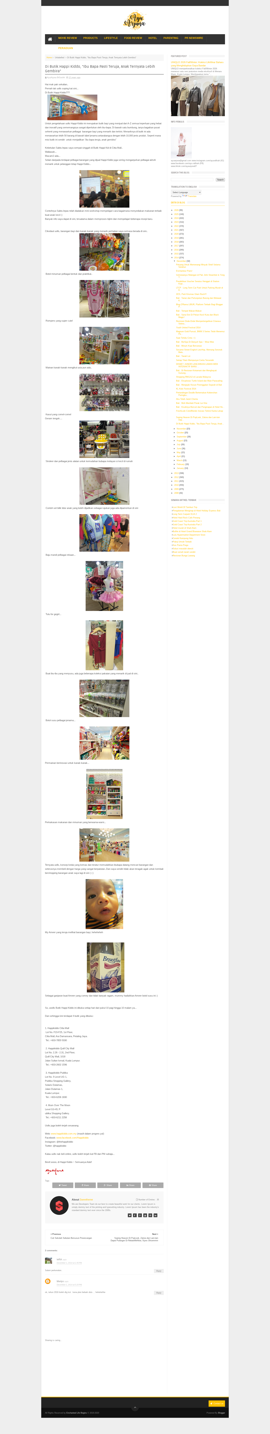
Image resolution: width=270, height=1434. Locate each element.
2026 (176, 210)
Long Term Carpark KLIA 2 (185, 514)
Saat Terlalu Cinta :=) (185, 338)
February (181, 464)
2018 (176, 242)
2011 (176, 481)
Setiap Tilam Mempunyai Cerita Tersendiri (195, 360)
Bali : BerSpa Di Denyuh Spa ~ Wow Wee (195, 342)
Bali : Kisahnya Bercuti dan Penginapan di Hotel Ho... (200, 407)
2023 (176, 222)
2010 (176, 485)
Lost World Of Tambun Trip (185, 507)
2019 (176, 238)
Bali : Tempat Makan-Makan (189, 311)
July (179, 444)
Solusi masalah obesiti (183, 548)
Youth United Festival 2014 (188, 327)
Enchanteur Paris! (184, 271)
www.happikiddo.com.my (64, 1133)
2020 (176, 234)
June (179, 448)
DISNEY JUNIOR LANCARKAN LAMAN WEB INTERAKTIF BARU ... (197, 365)
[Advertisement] (104, 1368)
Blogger (221, 1413)
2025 (176, 214)
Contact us (218, 1403)
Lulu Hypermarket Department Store (189, 535)
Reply (158, 1271)
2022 (176, 226)
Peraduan (65, 48)
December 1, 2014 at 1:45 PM (69, 1263)
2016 (176, 250)
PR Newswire (194, 38)
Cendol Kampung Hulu (183, 538)
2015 (176, 254)
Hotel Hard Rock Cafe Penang (186, 518)
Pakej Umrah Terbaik (182, 542)
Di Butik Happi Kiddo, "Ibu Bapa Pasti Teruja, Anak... (200, 424)
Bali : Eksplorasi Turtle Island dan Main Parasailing (199, 381)
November (182, 429)
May (179, 452)
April (179, 456)
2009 (176, 489)
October (181, 432)
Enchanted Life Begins (76, 1413)
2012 (176, 477)
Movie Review (67, 38)
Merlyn (60, 1281)
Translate (192, 196)
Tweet (64, 1185)
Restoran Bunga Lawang (184, 555)
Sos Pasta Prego (180, 545)
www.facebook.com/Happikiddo (72, 1137)
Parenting (170, 38)
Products (90, 38)
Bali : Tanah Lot (183, 356)
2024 (176, 218)
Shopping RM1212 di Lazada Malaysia (193, 377)
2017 (176, 246)
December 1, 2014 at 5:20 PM (69, 1285)
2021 (176, 230)
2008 (176, 493)
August (180, 440)
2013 (176, 473)
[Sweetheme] (130, 1215)
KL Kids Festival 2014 (186, 389)
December (182, 261)
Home (49, 57)
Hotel (152, 38)
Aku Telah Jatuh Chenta (187, 399)
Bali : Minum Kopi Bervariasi (189, 346)
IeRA (59, 1259)
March (180, 460)
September (182, 436)
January (181, 468)
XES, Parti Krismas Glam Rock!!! (191, 294)
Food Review (133, 38)
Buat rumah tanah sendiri (184, 552)
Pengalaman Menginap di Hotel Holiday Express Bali (196, 510)
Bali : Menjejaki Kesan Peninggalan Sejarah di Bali (199, 385)
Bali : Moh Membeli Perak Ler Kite (191, 403)
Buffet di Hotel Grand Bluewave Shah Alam (192, 531)
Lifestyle (111, 38)
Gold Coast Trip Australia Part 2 (187, 524)
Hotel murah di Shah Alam (184, 528)
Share (86, 1185)
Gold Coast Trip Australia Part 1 (187, 521)
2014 (176, 257)
